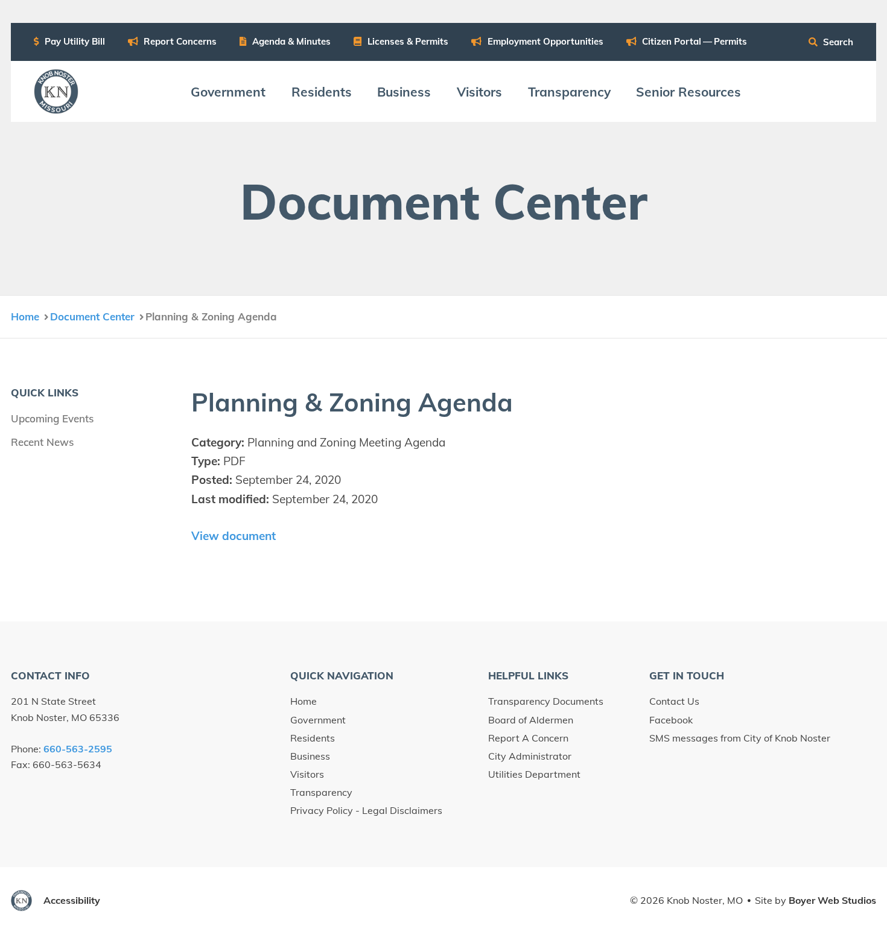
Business (310, 756)
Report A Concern (528, 738)
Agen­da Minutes (290, 41)
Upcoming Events (52, 418)
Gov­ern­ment (228, 92)
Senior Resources (688, 92)
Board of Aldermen (530, 720)
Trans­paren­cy (569, 92)
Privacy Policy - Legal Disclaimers (366, 810)
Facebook (671, 720)
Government (318, 720)
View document (233, 536)
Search (837, 42)
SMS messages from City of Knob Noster (739, 738)
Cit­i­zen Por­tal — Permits (693, 41)
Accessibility (71, 900)
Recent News (42, 442)
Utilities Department (534, 774)
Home (303, 701)
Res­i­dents (321, 92)
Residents (312, 738)
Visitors (307, 774)
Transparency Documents (545, 701)
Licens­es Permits (406, 41)
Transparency (321, 792)
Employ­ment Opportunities (544, 41)
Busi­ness (404, 92)
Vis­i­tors (479, 92)
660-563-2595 (77, 749)
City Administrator (529, 756)
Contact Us (674, 701)
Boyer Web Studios (832, 900)
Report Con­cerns (179, 41)
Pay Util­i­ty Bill (73, 41)
